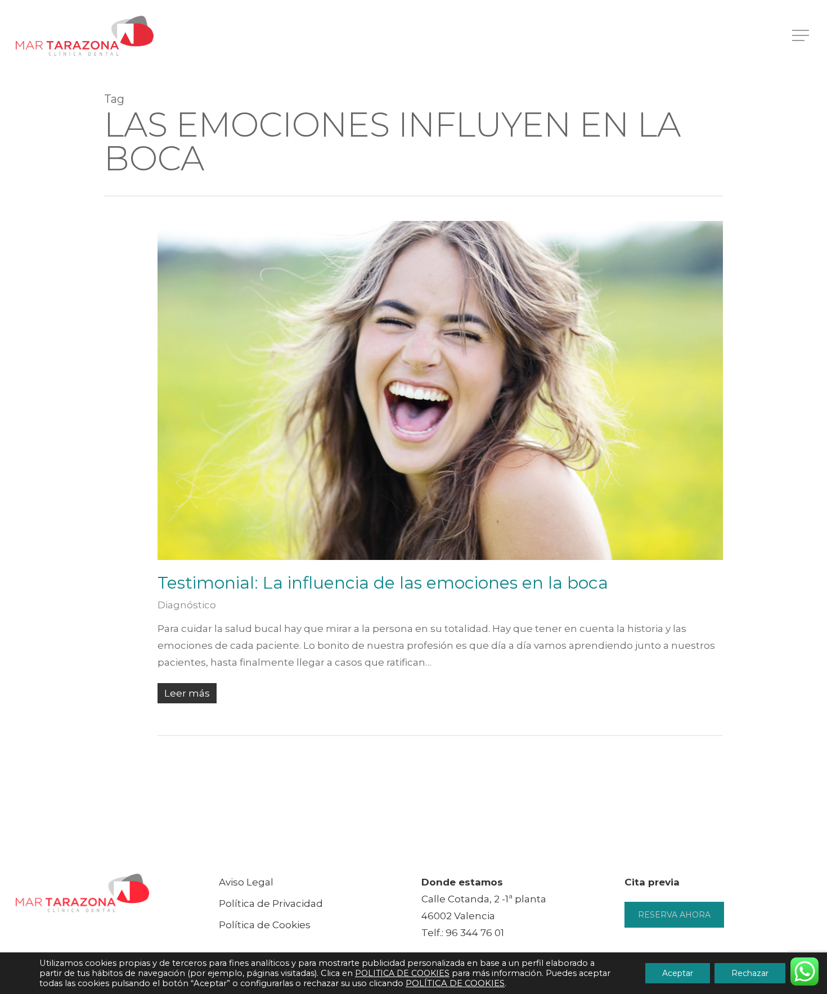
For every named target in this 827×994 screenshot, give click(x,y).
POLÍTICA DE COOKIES (455, 983)
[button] (801, 36)
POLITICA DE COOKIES (402, 973)
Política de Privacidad (271, 903)
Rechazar (749, 973)
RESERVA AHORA (674, 915)
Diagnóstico (187, 605)
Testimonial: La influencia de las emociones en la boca (383, 582)
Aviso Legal (246, 882)
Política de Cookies (265, 924)
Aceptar (677, 973)
